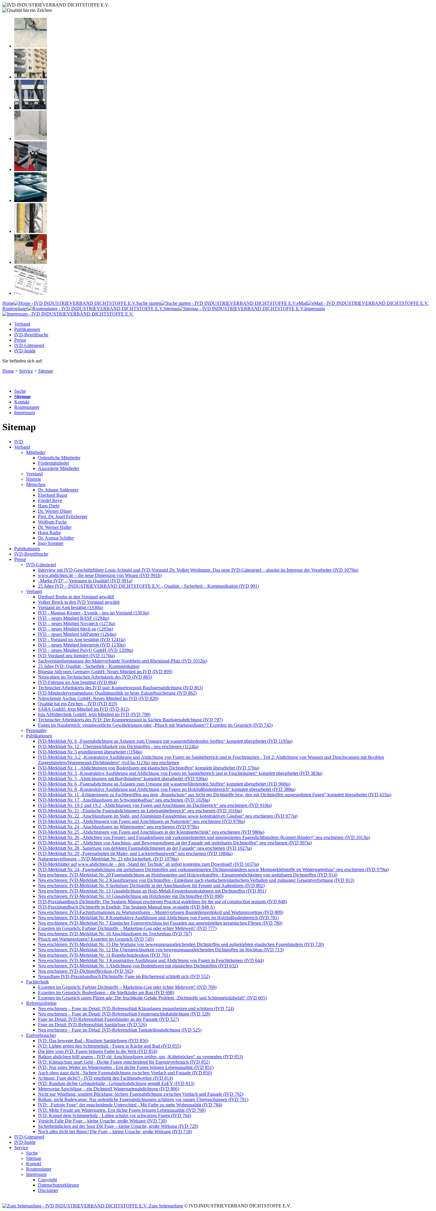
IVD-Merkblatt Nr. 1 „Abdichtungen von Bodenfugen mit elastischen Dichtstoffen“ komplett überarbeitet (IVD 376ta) (148, 767)
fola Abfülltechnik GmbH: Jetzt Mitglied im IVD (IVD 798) (94, 714)
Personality (36, 730)
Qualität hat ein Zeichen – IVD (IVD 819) (77, 703)
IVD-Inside (25, 350)
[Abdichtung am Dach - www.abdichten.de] (30, 200)
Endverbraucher (41, 1035)
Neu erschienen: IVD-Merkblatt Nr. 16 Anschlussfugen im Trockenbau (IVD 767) (115, 933)
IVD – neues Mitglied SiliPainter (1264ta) (77, 634)
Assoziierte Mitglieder (58, 468)
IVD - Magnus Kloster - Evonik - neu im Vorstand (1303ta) (93, 612)
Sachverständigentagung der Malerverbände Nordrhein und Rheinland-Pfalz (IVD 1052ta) (122, 660)
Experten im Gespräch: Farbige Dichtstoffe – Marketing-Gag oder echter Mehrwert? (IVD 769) (127, 987)
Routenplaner (15, 308)
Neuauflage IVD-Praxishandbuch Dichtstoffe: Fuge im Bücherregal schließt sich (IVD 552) (124, 976)
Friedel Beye (50, 500)
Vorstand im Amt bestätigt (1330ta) (70, 607)
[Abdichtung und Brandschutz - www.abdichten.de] (30, 231)
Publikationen (27, 329)
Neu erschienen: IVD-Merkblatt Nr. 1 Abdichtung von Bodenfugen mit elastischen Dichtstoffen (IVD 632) (138, 965)
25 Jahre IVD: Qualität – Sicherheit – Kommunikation (88, 666)
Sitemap (171, 308)
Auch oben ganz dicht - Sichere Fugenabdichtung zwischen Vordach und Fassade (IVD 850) (125, 1072)
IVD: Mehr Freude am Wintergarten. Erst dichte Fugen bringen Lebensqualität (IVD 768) (122, 1110)
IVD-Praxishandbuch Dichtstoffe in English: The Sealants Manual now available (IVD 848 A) (126, 906)
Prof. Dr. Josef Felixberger (62, 516)
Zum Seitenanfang (165, 1205)
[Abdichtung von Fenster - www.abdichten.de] (30, 107)
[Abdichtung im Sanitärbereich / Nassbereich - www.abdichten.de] (30, 138)
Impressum (24, 412)
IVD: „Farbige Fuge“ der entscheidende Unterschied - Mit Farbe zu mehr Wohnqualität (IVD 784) (130, 1104)
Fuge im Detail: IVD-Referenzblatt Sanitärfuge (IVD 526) (92, 1024)
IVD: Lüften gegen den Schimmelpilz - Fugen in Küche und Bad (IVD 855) (109, 1045)
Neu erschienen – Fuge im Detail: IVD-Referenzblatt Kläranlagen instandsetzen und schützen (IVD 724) (136, 1008)
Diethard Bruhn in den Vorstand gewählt (76, 596)
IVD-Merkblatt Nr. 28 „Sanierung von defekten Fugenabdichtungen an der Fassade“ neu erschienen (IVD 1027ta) (145, 848)
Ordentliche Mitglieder (59, 457)
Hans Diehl (48, 505)
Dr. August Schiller (56, 537)
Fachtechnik (37, 981)
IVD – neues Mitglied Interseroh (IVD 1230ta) (81, 644)
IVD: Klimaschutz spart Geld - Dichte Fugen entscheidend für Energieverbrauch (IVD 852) (124, 1062)
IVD (18, 441)
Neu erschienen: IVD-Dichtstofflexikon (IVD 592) (85, 971)
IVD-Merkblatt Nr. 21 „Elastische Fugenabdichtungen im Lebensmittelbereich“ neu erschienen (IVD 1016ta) (140, 810)
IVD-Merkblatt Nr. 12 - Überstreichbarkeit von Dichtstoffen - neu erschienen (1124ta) (118, 746)
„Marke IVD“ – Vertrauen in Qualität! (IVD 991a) (85, 580)
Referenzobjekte (41, 1003)
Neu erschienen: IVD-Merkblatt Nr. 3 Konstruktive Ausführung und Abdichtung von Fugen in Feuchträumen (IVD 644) (151, 960)
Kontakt (21, 401)
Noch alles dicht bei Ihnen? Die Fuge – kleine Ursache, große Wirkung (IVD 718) (115, 1131)
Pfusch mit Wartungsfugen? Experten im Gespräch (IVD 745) (96, 939)
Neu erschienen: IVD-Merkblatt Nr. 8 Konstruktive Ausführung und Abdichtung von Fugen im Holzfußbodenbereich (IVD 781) (158, 917)
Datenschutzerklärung (58, 1185)
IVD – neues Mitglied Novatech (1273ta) (76, 623)
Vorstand (34, 473)
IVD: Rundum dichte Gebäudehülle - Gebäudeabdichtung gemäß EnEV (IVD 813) (116, 1083)
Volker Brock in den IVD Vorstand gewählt (79, 602)
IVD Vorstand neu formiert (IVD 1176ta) (76, 655)
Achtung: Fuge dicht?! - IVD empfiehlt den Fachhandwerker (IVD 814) (105, 1078)
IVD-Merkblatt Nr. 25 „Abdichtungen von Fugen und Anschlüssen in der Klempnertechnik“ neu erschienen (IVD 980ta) (151, 832)
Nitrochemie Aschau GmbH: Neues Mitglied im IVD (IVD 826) (98, 698)
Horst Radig (49, 532)
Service (26, 370)
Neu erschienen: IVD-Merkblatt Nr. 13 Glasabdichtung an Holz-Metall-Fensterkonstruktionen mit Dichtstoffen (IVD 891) (152, 890)
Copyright (47, 1179)
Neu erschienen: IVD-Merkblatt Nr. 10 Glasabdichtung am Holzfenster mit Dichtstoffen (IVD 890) (130, 896)
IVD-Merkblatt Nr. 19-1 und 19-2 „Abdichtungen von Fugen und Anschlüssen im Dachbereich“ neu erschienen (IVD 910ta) (155, 805)
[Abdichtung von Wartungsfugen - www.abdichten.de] (30, 262)
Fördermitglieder (53, 463)
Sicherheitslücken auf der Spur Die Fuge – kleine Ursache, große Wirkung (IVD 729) (118, 1126)
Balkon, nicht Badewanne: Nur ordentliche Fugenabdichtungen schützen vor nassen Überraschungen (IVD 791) (143, 1099)
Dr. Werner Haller (54, 527)
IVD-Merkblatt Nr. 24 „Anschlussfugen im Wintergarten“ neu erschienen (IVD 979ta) (118, 826)
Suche (20, 391)
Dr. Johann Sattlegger (58, 489)
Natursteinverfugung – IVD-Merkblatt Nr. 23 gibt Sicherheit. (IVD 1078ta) (108, 858)
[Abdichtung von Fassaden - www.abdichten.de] (30, 76)
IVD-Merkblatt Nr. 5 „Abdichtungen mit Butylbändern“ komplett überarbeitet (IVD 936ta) (123, 778)
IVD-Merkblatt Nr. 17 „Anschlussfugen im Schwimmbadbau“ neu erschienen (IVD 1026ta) (124, 799)
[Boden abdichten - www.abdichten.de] (30, 45)
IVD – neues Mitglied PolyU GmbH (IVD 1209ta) (85, 650)
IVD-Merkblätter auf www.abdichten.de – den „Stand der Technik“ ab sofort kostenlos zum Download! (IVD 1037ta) (148, 864)
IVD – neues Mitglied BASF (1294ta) (73, 618)
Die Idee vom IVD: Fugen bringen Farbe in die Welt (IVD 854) (97, 1051)
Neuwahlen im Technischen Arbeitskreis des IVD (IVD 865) (95, 676)
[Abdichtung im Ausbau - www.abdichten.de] (30, 169)
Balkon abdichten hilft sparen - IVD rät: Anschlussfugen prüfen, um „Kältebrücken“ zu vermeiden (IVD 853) (140, 1056)
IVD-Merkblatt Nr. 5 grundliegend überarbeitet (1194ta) (90, 751)
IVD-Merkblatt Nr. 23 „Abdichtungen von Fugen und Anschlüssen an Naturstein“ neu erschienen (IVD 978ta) (141, 821)
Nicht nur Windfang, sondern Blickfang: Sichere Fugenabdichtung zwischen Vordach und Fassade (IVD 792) (140, 1094)
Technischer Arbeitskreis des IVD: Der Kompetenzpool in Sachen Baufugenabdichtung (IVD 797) (130, 719)
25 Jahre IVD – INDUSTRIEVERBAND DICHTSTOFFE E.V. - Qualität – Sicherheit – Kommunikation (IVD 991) (148, 586)
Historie (33, 479)
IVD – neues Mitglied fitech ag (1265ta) (75, 628)
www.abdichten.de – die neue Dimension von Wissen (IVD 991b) (100, 575)
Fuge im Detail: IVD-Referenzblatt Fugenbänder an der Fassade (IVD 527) (108, 1019)
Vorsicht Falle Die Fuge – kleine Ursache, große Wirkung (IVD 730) (102, 1120)
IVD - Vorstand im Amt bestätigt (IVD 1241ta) (81, 639)
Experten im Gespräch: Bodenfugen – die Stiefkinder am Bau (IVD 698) (106, 992)
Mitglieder (35, 452)
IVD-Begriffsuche (31, 334)
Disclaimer (48, 1190)
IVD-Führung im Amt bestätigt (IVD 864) (77, 682)
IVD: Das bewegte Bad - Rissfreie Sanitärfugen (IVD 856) (93, 1040)
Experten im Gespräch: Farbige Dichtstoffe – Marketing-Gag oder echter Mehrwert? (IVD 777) (127, 928)
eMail (302, 303)
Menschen (35, 484)
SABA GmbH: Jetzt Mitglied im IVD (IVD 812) (83, 709)
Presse (20, 340)
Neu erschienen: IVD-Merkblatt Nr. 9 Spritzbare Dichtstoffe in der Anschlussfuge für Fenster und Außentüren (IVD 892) (151, 885)
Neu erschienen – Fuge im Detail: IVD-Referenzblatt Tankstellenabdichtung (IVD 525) (119, 1029)
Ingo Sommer (50, 543)
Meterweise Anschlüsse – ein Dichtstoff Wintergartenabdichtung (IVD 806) (108, 1088)
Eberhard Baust (52, 495)
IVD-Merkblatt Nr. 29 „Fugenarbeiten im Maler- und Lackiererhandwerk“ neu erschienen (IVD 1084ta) (135, 853)
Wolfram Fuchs (52, 521)
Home (8, 303)
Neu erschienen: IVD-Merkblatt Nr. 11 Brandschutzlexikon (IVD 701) (104, 955)
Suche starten (148, 303)
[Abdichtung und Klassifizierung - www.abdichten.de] (30, 293)
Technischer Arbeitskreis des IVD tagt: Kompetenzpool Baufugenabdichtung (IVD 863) (120, 687)
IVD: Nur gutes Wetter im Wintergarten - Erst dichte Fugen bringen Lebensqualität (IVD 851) (126, 1067)
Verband (22, 324)
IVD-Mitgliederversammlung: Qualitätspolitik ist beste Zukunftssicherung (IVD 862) (117, 693)
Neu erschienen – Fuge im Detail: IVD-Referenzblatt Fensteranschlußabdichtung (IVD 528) (124, 1013)
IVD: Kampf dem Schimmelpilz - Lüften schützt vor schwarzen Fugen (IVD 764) (114, 1115)
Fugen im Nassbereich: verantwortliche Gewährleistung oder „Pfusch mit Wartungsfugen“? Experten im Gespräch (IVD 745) (155, 725)
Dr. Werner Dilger (55, 511)
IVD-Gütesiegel (29, 345)
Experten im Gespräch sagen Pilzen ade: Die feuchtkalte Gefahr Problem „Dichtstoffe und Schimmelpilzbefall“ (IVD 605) (152, 997)
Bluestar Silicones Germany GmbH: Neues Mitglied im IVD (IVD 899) (105, 671)
